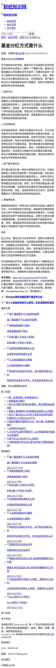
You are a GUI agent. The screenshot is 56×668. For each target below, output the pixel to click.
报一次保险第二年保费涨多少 (23, 397)
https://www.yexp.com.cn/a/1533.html (30, 277)
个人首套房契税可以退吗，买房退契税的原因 (31, 302)
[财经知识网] (13, 6)
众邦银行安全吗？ (18, 428)
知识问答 (11, 24)
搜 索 (31, 34)
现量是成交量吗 (17, 401)
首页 (3, 37)
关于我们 (11, 28)
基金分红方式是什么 (30, 37)
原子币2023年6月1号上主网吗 (23, 438)
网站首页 (11, 21)
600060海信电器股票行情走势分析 (25, 297)
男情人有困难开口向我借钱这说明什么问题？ (32, 411)
